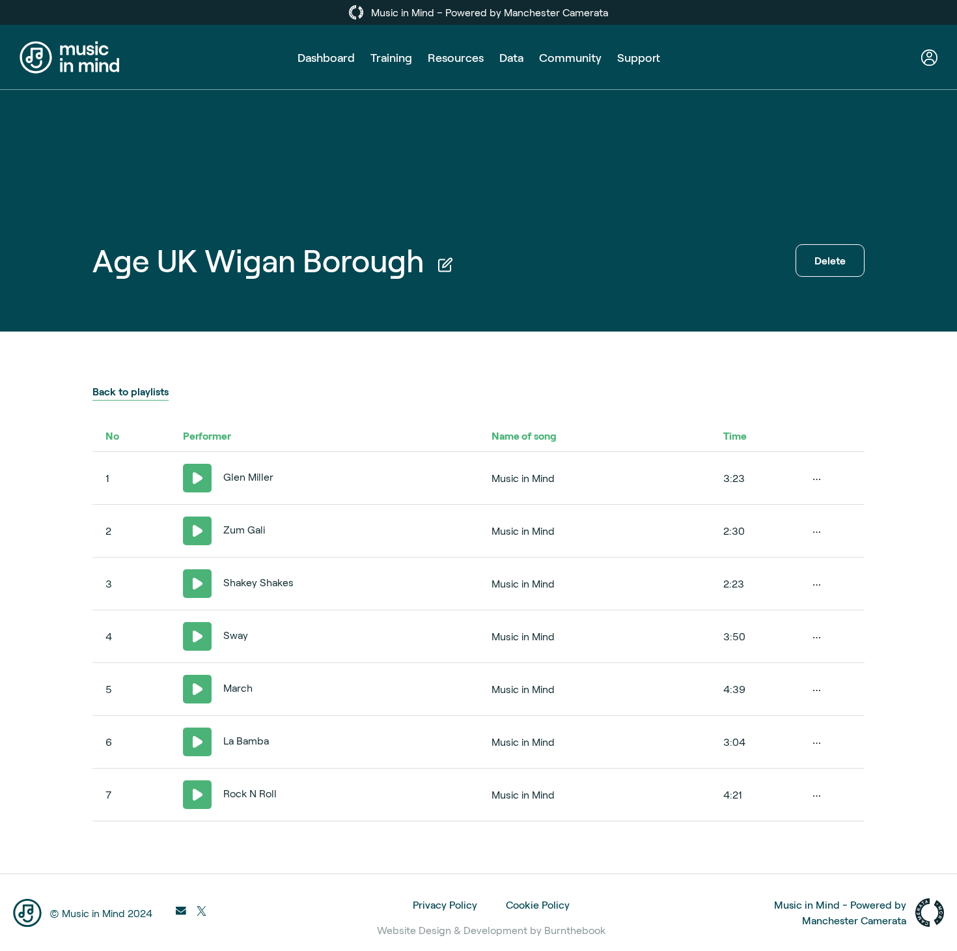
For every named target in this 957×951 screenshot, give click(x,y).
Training (391, 57)
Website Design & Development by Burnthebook (491, 930)
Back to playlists (130, 391)
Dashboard (326, 57)
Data (511, 57)
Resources (456, 57)
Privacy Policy (445, 904)
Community (570, 57)
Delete (830, 260)
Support (638, 57)
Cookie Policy (538, 904)
